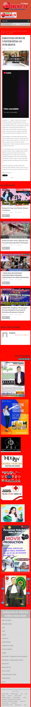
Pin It (12, 178)
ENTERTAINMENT (7, 649)
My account (6, 671)
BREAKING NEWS (7, 624)
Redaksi (4, 48)
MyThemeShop (15, 691)
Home (4, 31)
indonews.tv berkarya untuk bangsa (14, 656)
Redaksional (6, 678)
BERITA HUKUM (6, 620)
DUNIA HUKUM (6, 642)
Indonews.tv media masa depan (12, 660)
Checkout (5, 638)
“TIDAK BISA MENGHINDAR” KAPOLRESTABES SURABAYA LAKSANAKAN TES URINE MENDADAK (15, 275)
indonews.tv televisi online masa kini (17, 689)
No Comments (18, 212)
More (4, 215)
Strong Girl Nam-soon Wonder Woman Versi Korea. (15, 209)
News (8, 31)
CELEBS (4, 635)
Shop (3, 682)
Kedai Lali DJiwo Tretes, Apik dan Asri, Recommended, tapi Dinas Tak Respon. (15, 242)
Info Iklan (5, 664)
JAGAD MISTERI (6, 667)
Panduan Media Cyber (9, 674)
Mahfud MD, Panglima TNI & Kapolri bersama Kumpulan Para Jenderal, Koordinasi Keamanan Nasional (14, 310)
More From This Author (21, 335)
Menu (4, 21)
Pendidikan (14, 31)
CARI (3, 627)
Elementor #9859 (7, 646)
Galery (4, 653)
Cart (3, 631)
